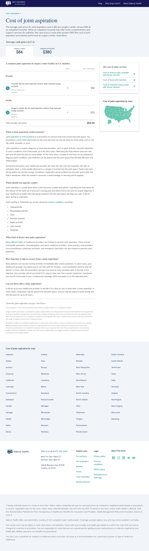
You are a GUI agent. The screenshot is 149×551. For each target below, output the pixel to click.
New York (80, 387)
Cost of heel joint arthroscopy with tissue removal (116, 86)
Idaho (8, 425)
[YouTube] (133, 459)
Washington (116, 400)
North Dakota (82, 400)
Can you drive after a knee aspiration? (24, 283)
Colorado (10, 387)
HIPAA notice (99, 470)
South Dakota (117, 361)
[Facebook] (113, 459)
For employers (82, 461)
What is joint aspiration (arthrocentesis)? (25, 132)
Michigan (45, 406)
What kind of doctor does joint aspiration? (26, 237)
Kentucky (45, 374)
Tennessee (116, 367)
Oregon (79, 419)
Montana (44, 432)
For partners (81, 456)
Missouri (44, 425)
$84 (19, 50)
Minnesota (45, 413)
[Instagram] (118, 459)
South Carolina (117, 355)
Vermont (115, 387)
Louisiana (45, 380)
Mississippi (45, 419)
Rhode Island (81, 432)
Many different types (15, 242)
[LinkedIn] (123, 459)
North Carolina (82, 393)
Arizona (9, 367)
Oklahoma (80, 413)
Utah (113, 380)
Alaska (8, 361)
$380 (47, 50)
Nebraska (80, 355)
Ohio (78, 406)
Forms (78, 472)
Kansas (44, 367)
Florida (9, 406)
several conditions (56, 202)
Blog (100, 3)
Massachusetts (47, 400)
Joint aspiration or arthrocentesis (20, 137)
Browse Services (83, 482)
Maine (43, 387)
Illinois (8, 432)
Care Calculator (83, 477)
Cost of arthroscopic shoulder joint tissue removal (116, 74)
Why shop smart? (112, 3)
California (10, 380)
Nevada (79, 361)
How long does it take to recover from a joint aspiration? (32, 258)
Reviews (79, 467)
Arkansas (10, 374)
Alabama (9, 355)
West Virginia (116, 406)
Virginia (114, 393)
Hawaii (8, 419)
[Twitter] (128, 459)
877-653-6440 (61, 451)
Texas (113, 374)
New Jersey (81, 374)
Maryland (45, 393)
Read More (62, 35)
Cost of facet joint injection (114, 80)
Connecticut (11, 393)
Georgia (9, 413)
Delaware (10, 400)
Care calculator (12, 14)
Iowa (43, 361)
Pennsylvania (81, 425)
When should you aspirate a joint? (22, 182)
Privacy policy (99, 456)
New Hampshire (83, 367)
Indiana (44, 355)
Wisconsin (115, 413)
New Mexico (81, 380)
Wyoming (115, 419)
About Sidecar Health (132, 3)
